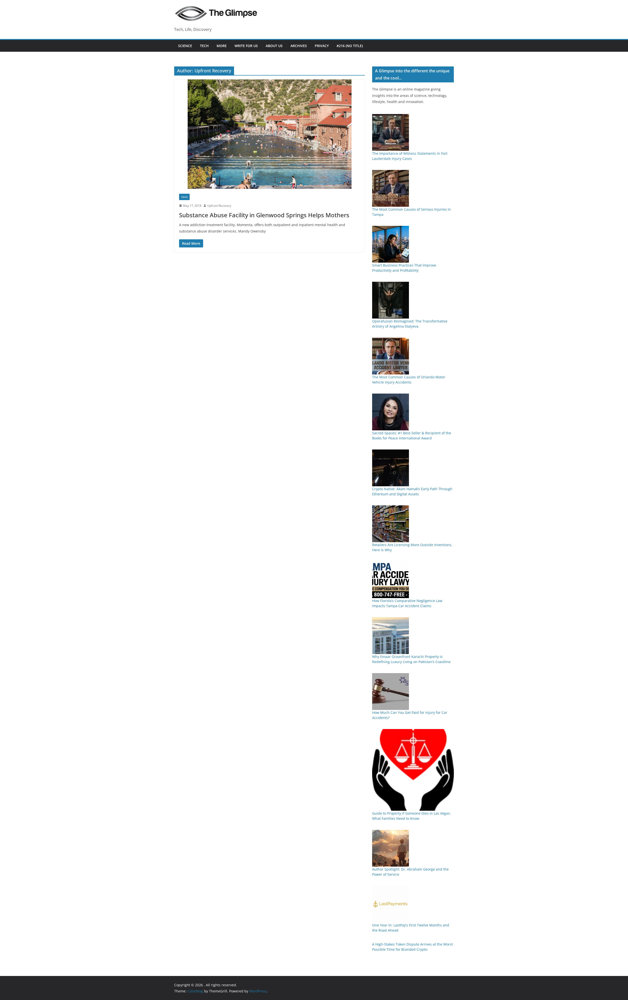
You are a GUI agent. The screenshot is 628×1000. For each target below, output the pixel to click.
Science (185, 45)
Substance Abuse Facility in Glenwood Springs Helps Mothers (264, 215)
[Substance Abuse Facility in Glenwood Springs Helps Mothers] (269, 134)
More (222, 45)
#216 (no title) (350, 45)
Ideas (184, 197)
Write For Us (246, 45)
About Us (274, 45)
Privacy (322, 45)
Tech (204, 45)
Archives (298, 45)
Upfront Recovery (219, 206)
